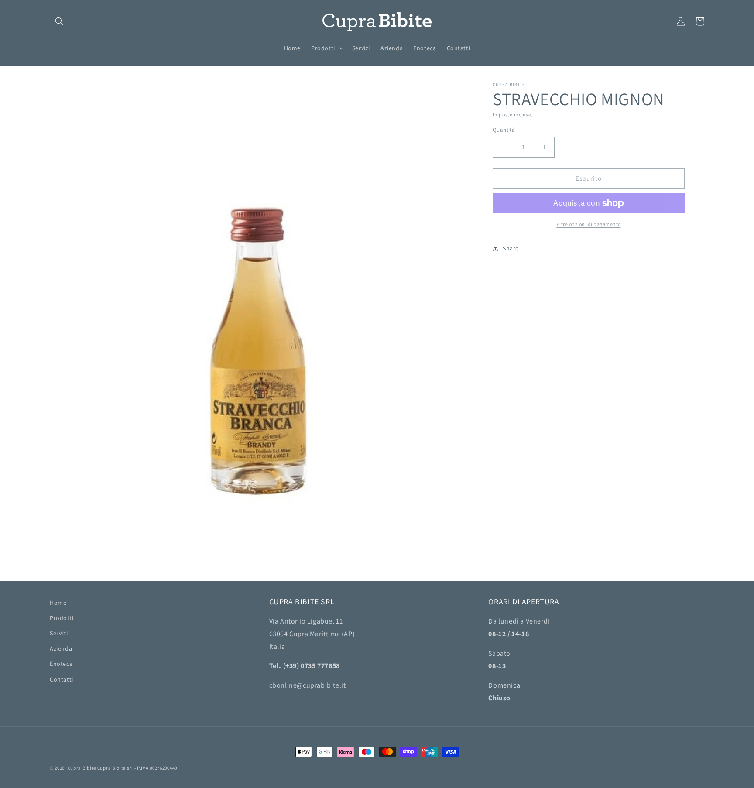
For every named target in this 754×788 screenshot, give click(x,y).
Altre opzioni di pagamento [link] (589, 224)
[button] (59, 21)
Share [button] (511, 248)
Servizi (59, 633)
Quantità (504, 130)
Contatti (61, 679)
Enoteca (61, 664)
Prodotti (62, 618)
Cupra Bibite (82, 768)
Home (58, 602)
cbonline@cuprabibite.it (307, 685)
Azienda (61, 648)
